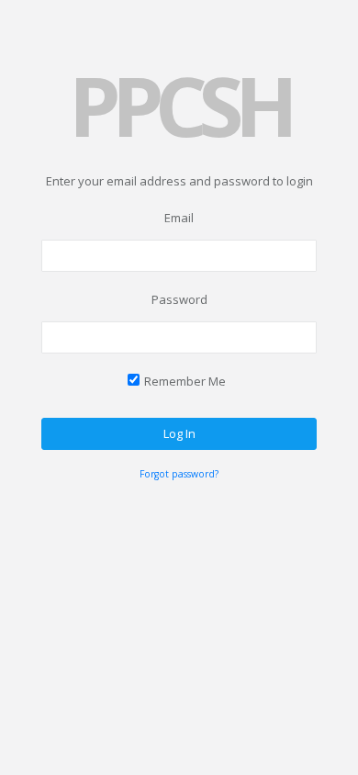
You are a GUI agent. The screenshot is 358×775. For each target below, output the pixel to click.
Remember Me (185, 381)
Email (179, 217)
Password (179, 299)
